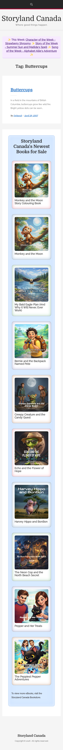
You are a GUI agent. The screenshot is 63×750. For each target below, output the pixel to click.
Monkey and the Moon (29, 253)
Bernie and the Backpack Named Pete (30, 362)
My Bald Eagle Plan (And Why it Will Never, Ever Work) (30, 307)
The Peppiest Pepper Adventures (28, 678)
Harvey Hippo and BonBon (31, 521)
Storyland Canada (31, 19)
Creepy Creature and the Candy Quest (30, 416)
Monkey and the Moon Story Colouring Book (29, 202)
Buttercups (22, 90)
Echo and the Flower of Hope (29, 470)
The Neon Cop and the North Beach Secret (29, 574)
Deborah (17, 115)
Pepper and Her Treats (28, 625)
